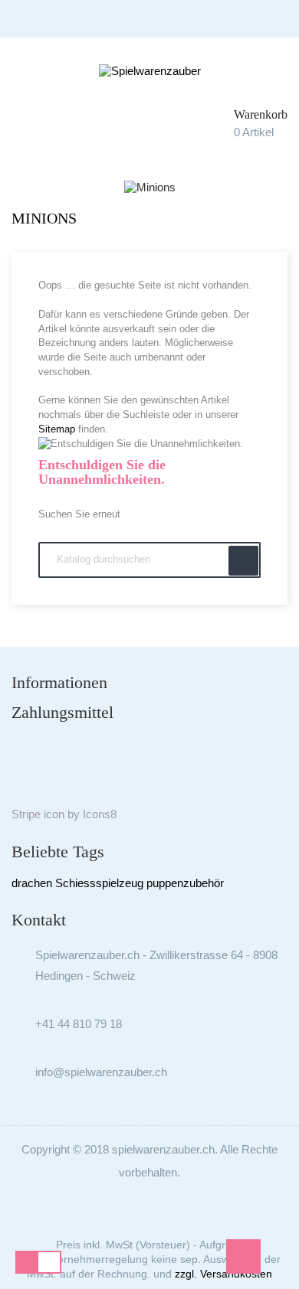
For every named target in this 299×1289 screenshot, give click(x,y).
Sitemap (56, 429)
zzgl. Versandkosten (223, 1274)
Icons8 (100, 814)
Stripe (26, 814)
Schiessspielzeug (99, 882)
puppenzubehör (185, 882)
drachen (32, 882)
